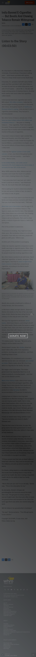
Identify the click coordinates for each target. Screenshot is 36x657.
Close (31, 315)
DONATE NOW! (18, 336)
